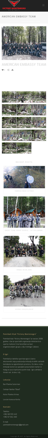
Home (10, 21)
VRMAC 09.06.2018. (24, 270)
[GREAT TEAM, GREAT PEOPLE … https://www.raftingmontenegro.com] (24, 212)
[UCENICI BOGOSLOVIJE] (24, 291)
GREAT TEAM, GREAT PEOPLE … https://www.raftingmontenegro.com (25, 230)
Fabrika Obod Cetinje (24, 191)
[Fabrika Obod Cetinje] (24, 177)
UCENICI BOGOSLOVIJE (24, 309)
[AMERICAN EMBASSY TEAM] (24, 43)
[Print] (14, 70)
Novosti (17, 21)
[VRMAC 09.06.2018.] (24, 251)
